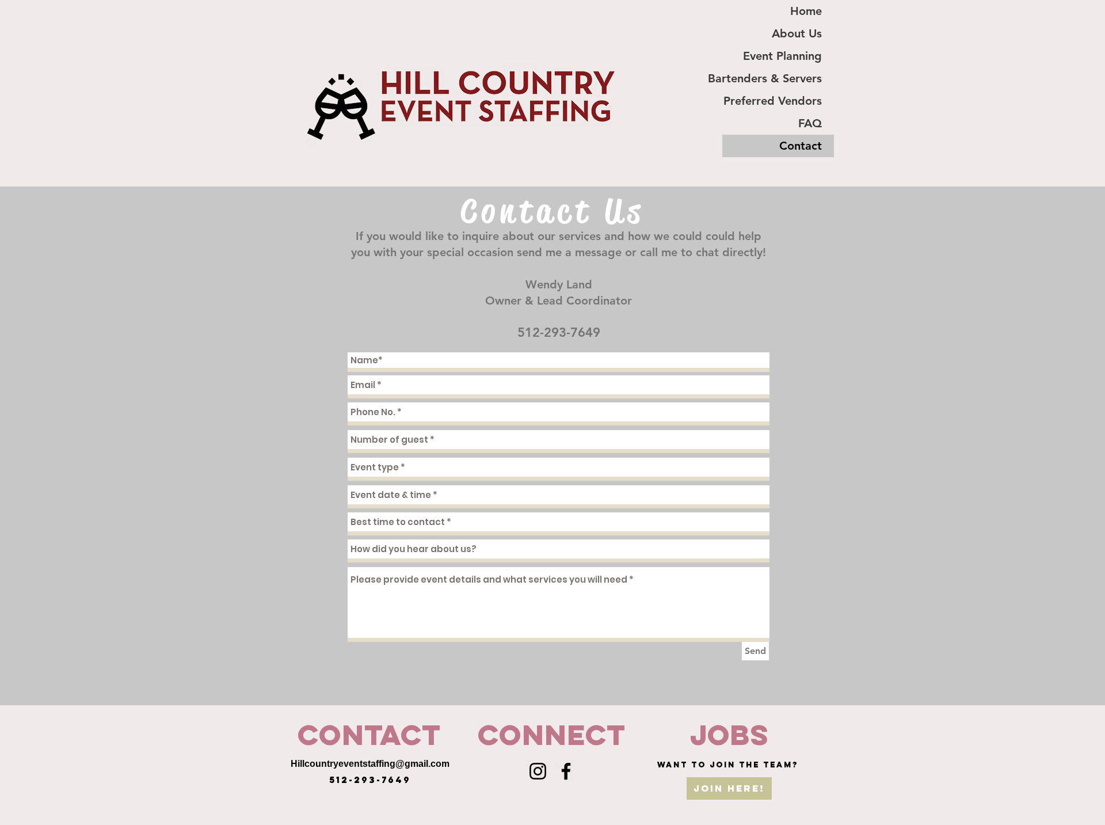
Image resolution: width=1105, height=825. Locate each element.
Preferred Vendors (772, 101)
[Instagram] (538, 771)
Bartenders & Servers (772, 78)
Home (806, 11)
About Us (797, 33)
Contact (800, 146)
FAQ (810, 123)
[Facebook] (566, 771)
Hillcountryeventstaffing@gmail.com (370, 764)
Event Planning (782, 56)
